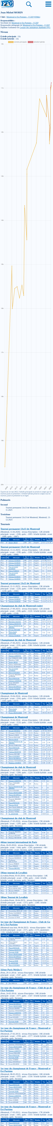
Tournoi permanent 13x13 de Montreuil (20, 529)
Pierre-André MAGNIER (13, 632)
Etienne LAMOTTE (15, 656)
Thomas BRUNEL (14, 868)
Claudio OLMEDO (14, 689)
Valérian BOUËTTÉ (15, 624)
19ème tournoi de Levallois (14, 872)
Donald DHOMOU (14, 731)
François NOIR (13, 961)
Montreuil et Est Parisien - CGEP (24, 23)
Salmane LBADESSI (15, 680)
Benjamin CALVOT (15, 621)
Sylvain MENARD (14, 629)
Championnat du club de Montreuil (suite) (22, 605)
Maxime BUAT (13, 739)
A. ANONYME (13, 814)
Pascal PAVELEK (14, 678)
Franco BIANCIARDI (15, 713)
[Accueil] (7, 4)
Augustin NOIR (13, 952)
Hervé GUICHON (14, 672)
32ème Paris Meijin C (11, 969)
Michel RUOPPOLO (15, 686)
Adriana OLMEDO (14, 560)
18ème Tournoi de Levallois (14, 897)
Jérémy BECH (13, 542)
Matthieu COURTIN (15, 763)
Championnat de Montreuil (14, 693)
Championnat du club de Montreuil (18, 640)
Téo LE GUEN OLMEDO (13, 567)
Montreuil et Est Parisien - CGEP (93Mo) (23, 17)
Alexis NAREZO (14, 571)
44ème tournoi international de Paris (19, 842)
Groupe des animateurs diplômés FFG (35, 27)
